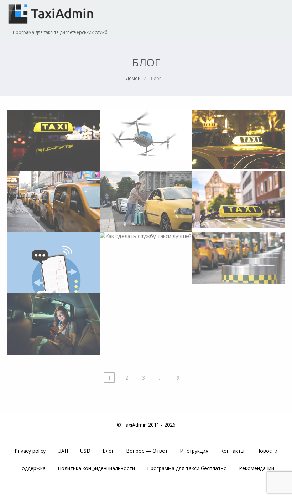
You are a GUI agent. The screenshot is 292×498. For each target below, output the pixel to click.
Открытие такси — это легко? (238, 193)
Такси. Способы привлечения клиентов (146, 198)
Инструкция (194, 450)
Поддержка (32, 468)
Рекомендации (256, 468)
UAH (63, 450)
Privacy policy (30, 450)
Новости (266, 450)
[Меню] (273, 11)
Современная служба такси (53, 194)
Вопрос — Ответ (147, 450)
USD (85, 450)
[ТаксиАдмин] (52, 25)
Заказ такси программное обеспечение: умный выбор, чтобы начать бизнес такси (238, 144)
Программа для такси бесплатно (187, 468)
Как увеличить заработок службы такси (53, 320)
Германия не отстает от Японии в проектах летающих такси (146, 135)
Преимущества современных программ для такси (53, 259)
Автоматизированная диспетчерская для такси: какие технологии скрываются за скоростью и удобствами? (53, 152)
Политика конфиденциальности (96, 468)
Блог (108, 450)
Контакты (232, 450)
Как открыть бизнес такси (238, 253)
